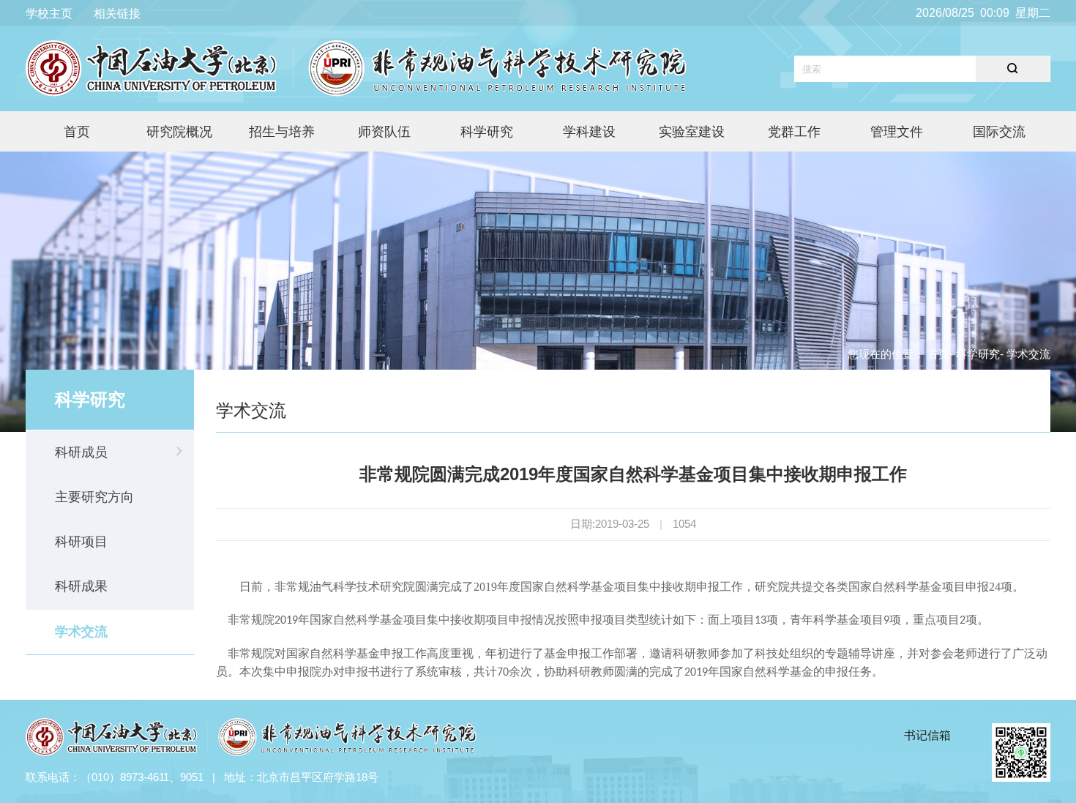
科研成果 (81, 586)
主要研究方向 (94, 497)
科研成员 (81, 452)
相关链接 (117, 13)
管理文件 (896, 131)
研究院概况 (179, 131)
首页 (77, 131)
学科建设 (589, 131)
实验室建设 (692, 131)
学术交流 (81, 631)
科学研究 (486, 131)
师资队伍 (384, 131)
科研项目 (81, 541)
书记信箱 (927, 735)
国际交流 (999, 131)
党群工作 (794, 131)
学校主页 (49, 13)
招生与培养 (282, 131)
